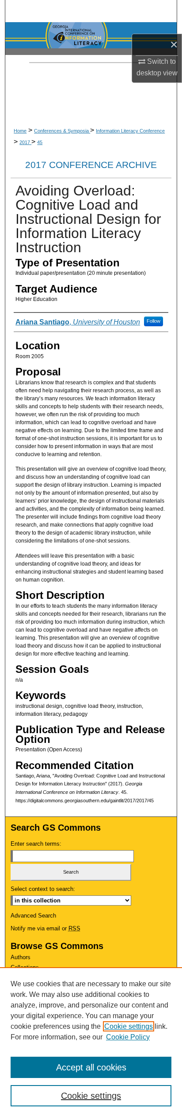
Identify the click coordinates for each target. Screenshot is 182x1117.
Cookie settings (128, 1026)
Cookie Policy (128, 1037)
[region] (91, 1042)
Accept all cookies (91, 1067)
